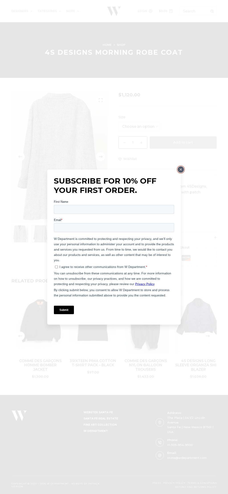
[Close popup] (181, 169)
